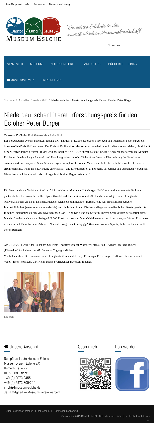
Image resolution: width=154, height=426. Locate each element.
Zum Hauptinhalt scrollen (18, 4)
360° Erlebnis (52, 80)
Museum (36, 64)
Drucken (9, 316)
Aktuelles (92, 64)
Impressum (39, 4)
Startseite (15, 64)
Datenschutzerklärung (59, 4)
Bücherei (115, 64)
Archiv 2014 (40, 100)
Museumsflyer (22, 80)
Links (133, 64)
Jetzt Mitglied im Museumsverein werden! (32, 392)
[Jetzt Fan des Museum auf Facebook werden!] (132, 373)
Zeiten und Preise (64, 64)
